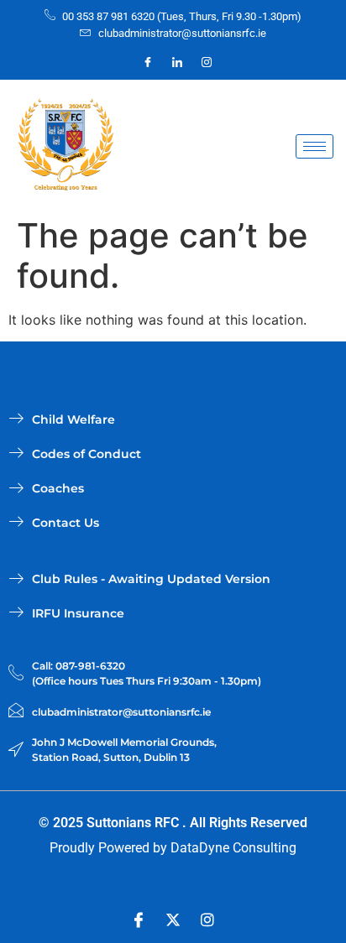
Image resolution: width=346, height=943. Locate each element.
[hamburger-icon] (314, 146)
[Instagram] (206, 62)
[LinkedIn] (177, 62)
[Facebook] (147, 62)
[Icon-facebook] (138, 919)
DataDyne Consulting (233, 848)
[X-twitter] (173, 919)
